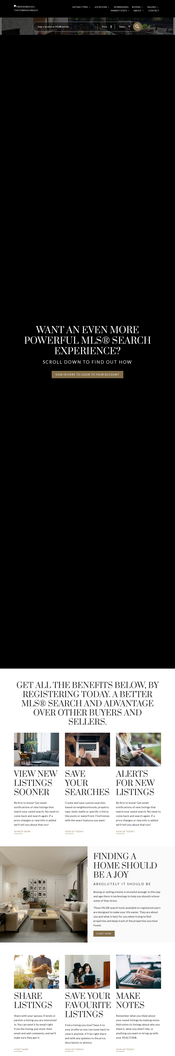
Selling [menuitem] (151, 7)
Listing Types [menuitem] (80, 7)
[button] (87, 374)
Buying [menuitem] (136, 7)
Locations (101, 7)
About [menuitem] (138, 10)
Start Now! (104, 933)
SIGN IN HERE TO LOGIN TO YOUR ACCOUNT (87, 374)
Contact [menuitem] (153, 10)
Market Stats (119, 10)
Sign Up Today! (74, 831)
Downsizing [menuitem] (121, 7)
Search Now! (22, 831)
